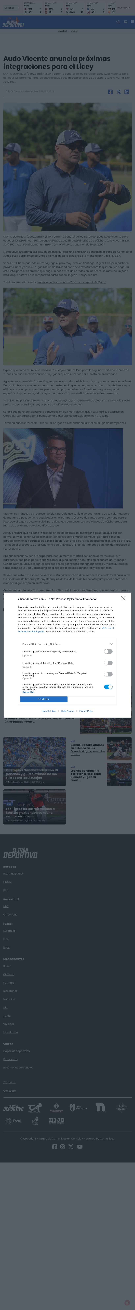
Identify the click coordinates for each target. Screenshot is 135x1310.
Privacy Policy (86, 711)
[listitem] (67, 644)
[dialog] (67, 655)
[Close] (124, 599)
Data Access (67, 711)
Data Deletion (49, 711)
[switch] (108, 651)
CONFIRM (44, 699)
